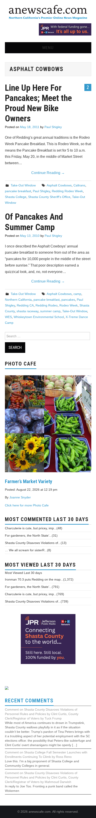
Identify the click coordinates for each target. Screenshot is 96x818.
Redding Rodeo (46, 305)
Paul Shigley (53, 127)
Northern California (18, 299)
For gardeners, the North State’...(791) (32, 587)
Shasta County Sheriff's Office (49, 197)
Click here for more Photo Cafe (27, 505)
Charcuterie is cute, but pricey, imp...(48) (33, 528)
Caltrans (79, 185)
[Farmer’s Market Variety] (48, 423)
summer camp (50, 311)
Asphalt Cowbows (59, 185)
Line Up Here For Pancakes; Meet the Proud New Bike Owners (38, 103)
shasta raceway (27, 311)
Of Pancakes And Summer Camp (34, 222)
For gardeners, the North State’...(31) (31, 535)
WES (8, 317)
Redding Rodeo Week (67, 191)
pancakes (68, 299)
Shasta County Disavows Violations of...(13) (36, 543)
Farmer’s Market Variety (28, 481)
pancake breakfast (18, 191)
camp (77, 294)
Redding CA (25, 305)
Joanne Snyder (20, 497)
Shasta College (15, 197)
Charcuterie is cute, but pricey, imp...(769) (34, 594)
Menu (48, 47)
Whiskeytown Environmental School (39, 317)
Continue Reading (48, 173)
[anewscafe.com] (48, 12)
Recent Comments (29, 701)
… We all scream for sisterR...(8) (28, 550)
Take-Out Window (23, 185)
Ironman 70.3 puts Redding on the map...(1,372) (39, 579)
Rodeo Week (68, 305)
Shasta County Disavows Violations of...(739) (36, 601)
